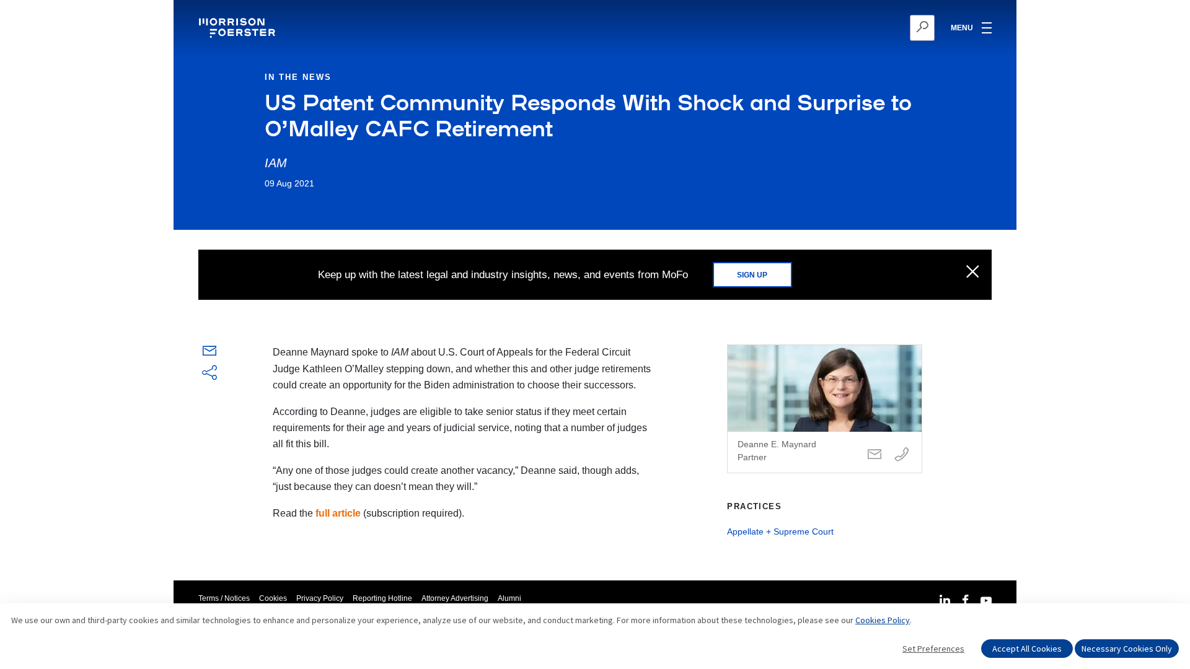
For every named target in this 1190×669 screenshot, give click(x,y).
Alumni (509, 598)
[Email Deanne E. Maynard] (874, 455)
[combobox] (862, 28)
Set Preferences (933, 648)
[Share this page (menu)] (209, 373)
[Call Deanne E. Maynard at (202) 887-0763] (901, 455)
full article (338, 513)
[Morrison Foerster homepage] (239, 28)
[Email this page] (209, 353)
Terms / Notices (224, 598)
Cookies (273, 598)
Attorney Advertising (454, 598)
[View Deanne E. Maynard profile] (825, 409)
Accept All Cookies (1027, 648)
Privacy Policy (319, 598)
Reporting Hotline (382, 598)
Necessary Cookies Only (1127, 648)
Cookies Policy (882, 620)
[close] (972, 272)
